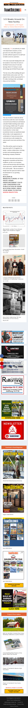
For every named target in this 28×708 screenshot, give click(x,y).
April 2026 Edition (7, 581)
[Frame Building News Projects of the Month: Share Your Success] (13, 644)
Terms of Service (14, 706)
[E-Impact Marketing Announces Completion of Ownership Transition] (14, 265)
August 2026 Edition (8, 514)
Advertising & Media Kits (10, 702)
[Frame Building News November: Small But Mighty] (14, 240)
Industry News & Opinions (17, 27)
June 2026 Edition (7, 548)
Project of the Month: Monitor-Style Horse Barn (12, 669)
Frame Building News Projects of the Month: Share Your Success (12, 653)
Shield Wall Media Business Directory (12, 480)
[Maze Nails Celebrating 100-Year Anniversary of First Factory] (14, 299)
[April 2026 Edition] (13, 565)
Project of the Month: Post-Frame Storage (12, 683)
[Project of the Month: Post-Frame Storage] (13, 677)
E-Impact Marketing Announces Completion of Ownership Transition (13, 278)
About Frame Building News (13, 700)
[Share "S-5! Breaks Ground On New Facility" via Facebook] (9, 200)
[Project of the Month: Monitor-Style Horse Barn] (13, 662)
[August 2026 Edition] (13, 498)
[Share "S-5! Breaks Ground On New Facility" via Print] (18, 200)
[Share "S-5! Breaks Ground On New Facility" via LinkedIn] (12, 200)
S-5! (11, 48)
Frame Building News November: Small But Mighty (13, 250)
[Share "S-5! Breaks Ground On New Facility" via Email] (15, 200)
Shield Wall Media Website (9, 704)
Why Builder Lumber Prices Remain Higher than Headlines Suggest (12, 229)
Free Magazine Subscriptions (14, 698)
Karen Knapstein (9, 25)
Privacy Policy (20, 704)
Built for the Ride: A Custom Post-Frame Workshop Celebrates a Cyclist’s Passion (13, 633)
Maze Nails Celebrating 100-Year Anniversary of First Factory (12, 317)
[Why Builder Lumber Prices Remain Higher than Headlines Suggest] (14, 219)
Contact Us (20, 702)
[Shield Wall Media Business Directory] (13, 464)
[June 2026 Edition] (13, 532)
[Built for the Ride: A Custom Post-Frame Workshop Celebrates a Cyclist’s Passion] (13, 624)
